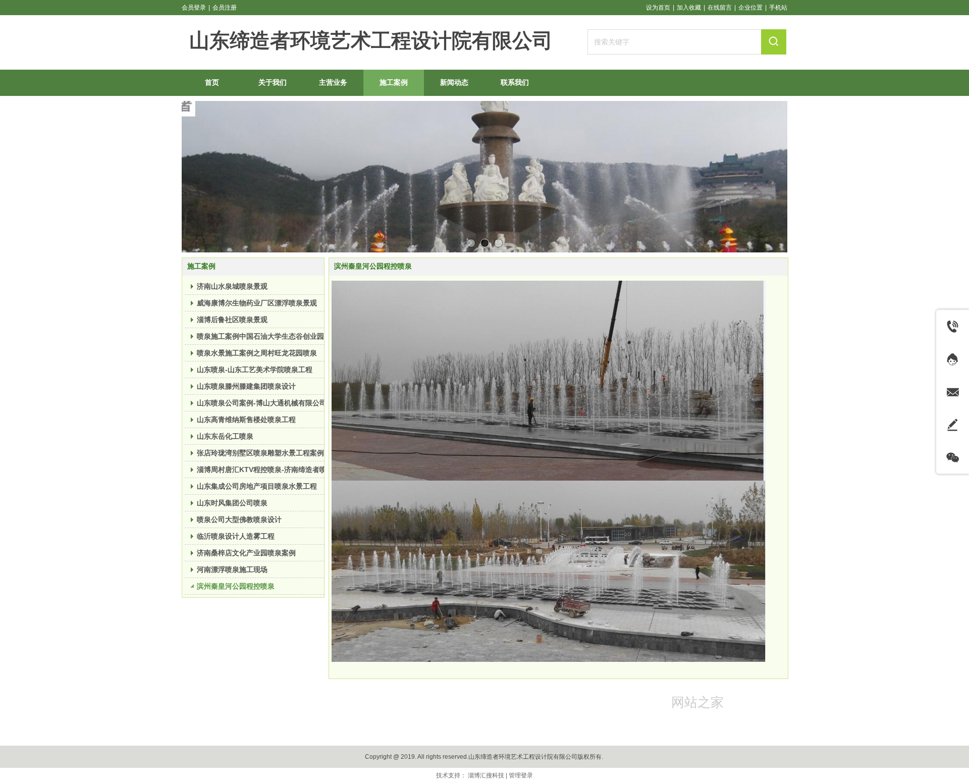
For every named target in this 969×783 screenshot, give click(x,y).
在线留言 (720, 7)
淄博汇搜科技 (486, 775)
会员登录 (194, 7)
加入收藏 (689, 7)
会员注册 (224, 7)
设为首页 (658, 7)
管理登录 (521, 775)
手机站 (778, 7)
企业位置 (750, 7)
